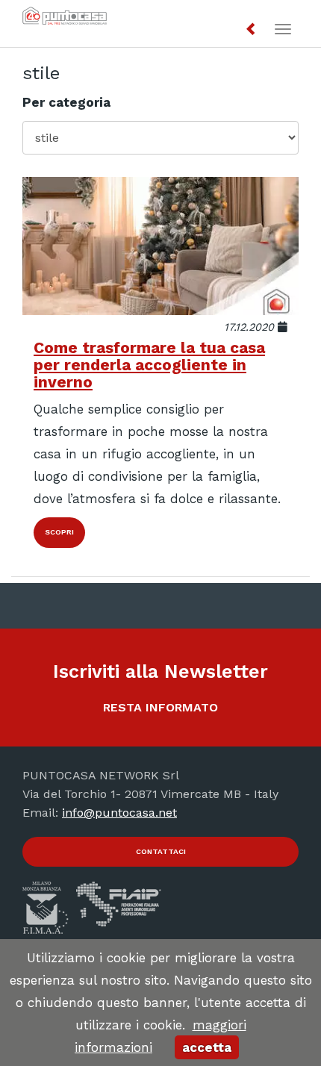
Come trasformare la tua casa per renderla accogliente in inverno (149, 364)
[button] (251, 30)
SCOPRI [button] (59, 532)
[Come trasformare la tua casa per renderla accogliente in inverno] (160, 246)
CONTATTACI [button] (161, 851)
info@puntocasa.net (119, 812)
